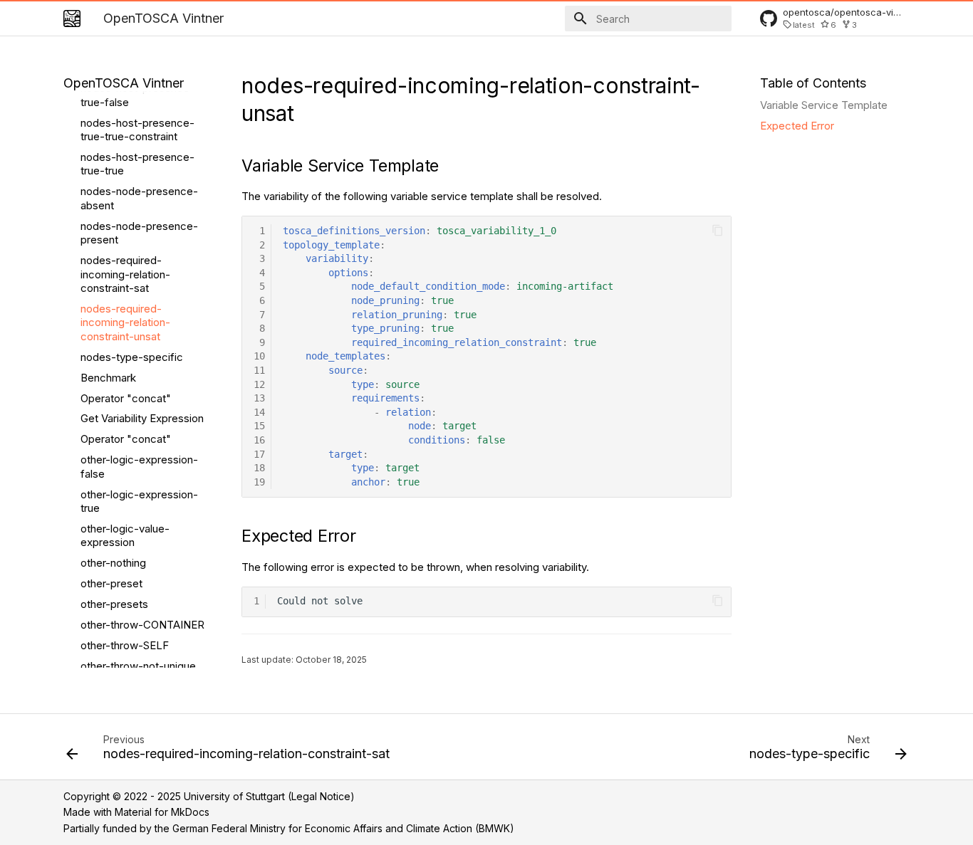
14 (259, 412)
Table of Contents (813, 82)
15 (259, 425)
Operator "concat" (125, 398)
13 (259, 398)
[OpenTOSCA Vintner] (72, 18)
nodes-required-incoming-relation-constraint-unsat (125, 322)
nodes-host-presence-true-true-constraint (137, 130)
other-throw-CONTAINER (142, 624)
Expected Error (797, 125)
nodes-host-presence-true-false (137, 95)
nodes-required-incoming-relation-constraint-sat (125, 274)
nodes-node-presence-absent (139, 198)
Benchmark (108, 377)
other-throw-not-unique (138, 666)
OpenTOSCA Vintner (123, 82)
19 (259, 482)
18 (259, 467)
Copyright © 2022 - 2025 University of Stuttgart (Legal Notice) (209, 796)
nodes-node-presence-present (139, 233)
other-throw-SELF (124, 645)
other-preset (111, 583)
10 (259, 356)
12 (259, 384)
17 (259, 454)
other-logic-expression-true (139, 501)
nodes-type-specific (131, 357)
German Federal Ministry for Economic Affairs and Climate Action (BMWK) (343, 828)
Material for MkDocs (162, 812)
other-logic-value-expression (125, 536)
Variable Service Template (824, 105)
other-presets (114, 604)
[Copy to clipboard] (717, 230)
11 (259, 370)
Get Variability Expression (142, 418)
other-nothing (113, 563)
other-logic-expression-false (139, 467)
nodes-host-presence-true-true (137, 164)
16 (259, 440)
